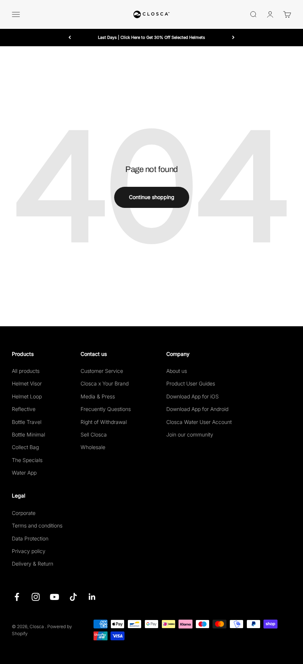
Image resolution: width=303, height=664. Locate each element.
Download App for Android (197, 409)
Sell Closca (94, 434)
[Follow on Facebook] (17, 597)
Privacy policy (28, 551)
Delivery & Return (32, 563)
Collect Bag (25, 447)
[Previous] (69, 37)
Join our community (189, 434)
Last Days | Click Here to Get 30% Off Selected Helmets (151, 37)
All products (26, 371)
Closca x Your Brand (105, 383)
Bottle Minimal (28, 434)
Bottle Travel (26, 422)
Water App (24, 472)
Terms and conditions (37, 525)
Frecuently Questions (106, 409)
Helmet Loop (27, 396)
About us (176, 371)
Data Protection (30, 538)
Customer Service (102, 371)
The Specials (27, 460)
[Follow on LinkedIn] (92, 597)
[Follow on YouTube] (54, 597)
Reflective (23, 409)
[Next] (233, 37)
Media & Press (98, 396)
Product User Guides (190, 383)
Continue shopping (151, 197)
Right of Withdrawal (104, 422)
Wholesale (93, 447)
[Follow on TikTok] (73, 597)
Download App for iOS (192, 396)
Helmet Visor (27, 383)
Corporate (23, 513)
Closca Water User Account (199, 422)
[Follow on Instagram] (36, 597)
